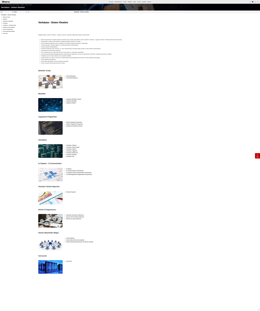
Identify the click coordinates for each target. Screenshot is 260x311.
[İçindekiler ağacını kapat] (29, 12)
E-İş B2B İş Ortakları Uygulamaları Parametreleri (78, 172)
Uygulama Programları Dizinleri (74, 126)
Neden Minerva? (118, 1)
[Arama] (250, 2)
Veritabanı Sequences (72, 152)
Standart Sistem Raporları (49, 186)
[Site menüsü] (258, 2)
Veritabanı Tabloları (71, 145)
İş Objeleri (68, 169)
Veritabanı (42, 140)
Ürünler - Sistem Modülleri (6, 4)
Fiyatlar (139, 1)
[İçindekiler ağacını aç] (26, 12)
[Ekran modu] (255, 2)
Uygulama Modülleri (71, 101)
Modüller (42, 94)
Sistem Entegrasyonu (47, 210)
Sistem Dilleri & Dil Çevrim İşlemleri (75, 240)
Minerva (149, 1)
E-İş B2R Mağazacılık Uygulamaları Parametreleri (79, 174)
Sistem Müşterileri (71, 76)
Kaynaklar (144, 1)
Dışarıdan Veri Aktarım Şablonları (75, 215)
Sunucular (42, 256)
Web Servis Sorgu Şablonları (73, 218)
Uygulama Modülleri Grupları (73, 99)
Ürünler (124, 1)
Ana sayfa (111, 1)
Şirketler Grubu (44, 71)
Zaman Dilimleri (70, 238)
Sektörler (130, 1)
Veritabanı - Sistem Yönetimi (26, 4)
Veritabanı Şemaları (71, 154)
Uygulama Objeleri (71, 103)
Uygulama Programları (47, 117)
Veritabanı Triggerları (71, 151)
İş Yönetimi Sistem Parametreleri (74, 170)
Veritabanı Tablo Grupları (72, 147)
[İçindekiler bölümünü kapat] (1, 12)
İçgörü (134, 1)
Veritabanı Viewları (71, 149)
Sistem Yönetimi (16, 4)
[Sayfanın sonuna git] (259, 310)
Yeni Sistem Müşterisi (72, 78)
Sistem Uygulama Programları (74, 122)
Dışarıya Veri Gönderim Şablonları (75, 217)
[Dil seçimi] (253, 2)
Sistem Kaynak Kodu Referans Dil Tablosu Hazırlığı (79, 242)
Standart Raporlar (71, 192)
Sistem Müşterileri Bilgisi (48, 233)
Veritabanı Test (70, 156)
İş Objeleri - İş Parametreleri (50, 163)
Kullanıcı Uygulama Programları (74, 124)
